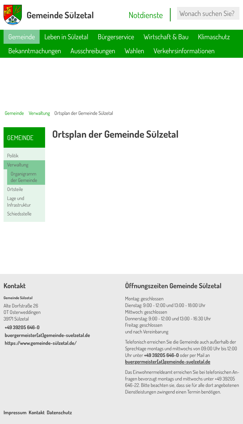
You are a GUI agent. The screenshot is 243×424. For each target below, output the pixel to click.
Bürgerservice (116, 36)
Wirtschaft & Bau (166, 36)
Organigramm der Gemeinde (24, 177)
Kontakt (37, 412)
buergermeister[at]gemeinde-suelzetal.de (47, 335)
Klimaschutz (214, 36)
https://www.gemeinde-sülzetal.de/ (40, 343)
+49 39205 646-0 (22, 327)
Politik (12, 155)
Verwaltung (39, 113)
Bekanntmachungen (34, 50)
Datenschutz (59, 412)
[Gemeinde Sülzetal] (61, 320)
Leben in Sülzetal (66, 36)
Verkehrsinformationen (184, 50)
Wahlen (134, 50)
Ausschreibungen (92, 50)
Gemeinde (21, 36)
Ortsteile (15, 189)
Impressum (15, 412)
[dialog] (145, 207)
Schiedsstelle (19, 213)
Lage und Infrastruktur (19, 201)
